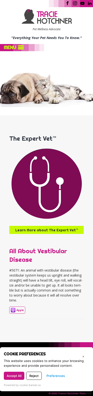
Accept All (14, 376)
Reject (34, 376)
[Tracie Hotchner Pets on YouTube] (82, 3)
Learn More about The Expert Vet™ (46, 230)
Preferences (55, 376)
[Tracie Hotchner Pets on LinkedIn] (90, 3)
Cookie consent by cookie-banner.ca (70, 393)
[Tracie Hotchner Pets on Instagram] (75, 3)
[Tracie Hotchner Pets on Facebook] (68, 3)
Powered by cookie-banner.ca (22, 385)
